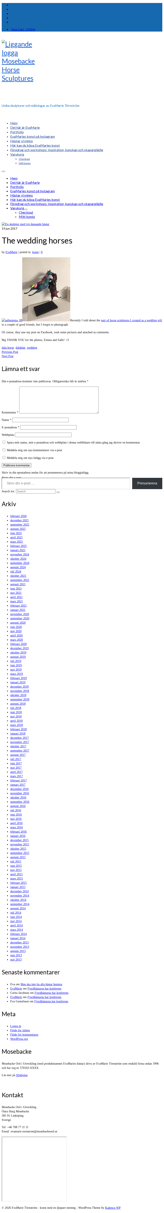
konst (35, 252)
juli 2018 (15, 708)
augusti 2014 (18, 908)
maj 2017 (16, 767)
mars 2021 (16, 601)
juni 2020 (16, 627)
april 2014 (16, 925)
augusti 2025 (18, 528)
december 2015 (19, 840)
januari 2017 (17, 784)
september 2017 (19, 750)
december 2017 (19, 737)
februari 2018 (18, 729)
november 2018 (19, 691)
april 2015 (16, 874)
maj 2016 (16, 818)
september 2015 (19, 853)
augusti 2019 (18, 656)
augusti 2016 (18, 806)
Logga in (15, 1026)
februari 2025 (18, 546)
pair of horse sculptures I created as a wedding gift (131, 320)
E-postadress (10, 427)
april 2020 (16, 635)
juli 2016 (15, 810)
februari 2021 (18, 605)
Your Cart (23, 29)
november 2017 (19, 742)
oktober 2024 (18, 558)
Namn (6, 420)
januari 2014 (17, 938)
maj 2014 (16, 921)
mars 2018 (16, 725)
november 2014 (19, 895)
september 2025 (19, 524)
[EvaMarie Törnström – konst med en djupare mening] (82, 70)
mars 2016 (16, 827)
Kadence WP (113, 1207)
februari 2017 (18, 780)
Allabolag (22, 1075)
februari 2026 (18, 516)
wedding (32, 347)
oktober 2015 (18, 848)
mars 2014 (16, 929)
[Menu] (3, 171)
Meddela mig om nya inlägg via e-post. (30, 457)
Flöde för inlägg (20, 1030)
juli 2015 (15, 861)
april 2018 (16, 720)
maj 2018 (16, 716)
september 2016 (19, 801)
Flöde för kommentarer (24, 1034)
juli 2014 (15, 912)
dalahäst (20, 347)
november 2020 (19, 614)
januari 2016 (17, 836)
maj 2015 (16, 870)
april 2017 (16, 772)
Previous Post (10, 352)
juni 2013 (16, 955)
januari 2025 (17, 550)
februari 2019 (18, 678)
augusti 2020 (18, 622)
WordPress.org (19, 1039)
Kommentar (10, 412)
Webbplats (8, 434)
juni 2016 (16, 814)
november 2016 (19, 793)
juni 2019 (16, 665)
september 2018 (19, 699)
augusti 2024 (18, 567)
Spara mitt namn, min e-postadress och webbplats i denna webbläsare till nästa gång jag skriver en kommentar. (74, 442)
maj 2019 (16, 669)
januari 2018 (17, 733)
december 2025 (19, 520)
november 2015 (19, 844)
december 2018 (19, 686)
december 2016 (19, 789)
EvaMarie (11, 252)
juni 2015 (16, 865)
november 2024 (19, 554)
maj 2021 (16, 592)
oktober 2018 (18, 695)
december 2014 (19, 891)
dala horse (8, 347)
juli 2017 (15, 759)
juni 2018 (16, 712)
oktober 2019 (18, 652)
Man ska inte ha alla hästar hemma (41, 984)
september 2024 (19, 563)
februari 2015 (18, 882)
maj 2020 (16, 631)
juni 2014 (16, 917)
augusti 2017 (18, 754)
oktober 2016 (18, 797)
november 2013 (19, 946)
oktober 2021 (18, 575)
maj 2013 (16, 959)
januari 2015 (17, 887)
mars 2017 (16, 776)
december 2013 (19, 942)
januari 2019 (17, 682)
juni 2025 (16, 533)
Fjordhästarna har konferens (44, 988)
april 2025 (16, 537)
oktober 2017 (18, 746)
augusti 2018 (18, 703)
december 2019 (19, 648)
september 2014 (19, 904)
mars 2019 (16, 673)
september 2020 (19, 618)
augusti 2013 (18, 951)
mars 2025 (16, 541)
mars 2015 (16, 878)
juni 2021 (16, 588)
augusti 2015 (18, 857)
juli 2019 (15, 661)
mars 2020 (16, 639)
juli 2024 (15, 571)
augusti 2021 (18, 584)
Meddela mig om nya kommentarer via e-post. (35, 450)
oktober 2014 (18, 899)
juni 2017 (16, 763)
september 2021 (19, 580)
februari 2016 (18, 831)
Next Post (7, 356)
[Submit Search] (58, 492)
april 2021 (16, 597)
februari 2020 (18, 644)
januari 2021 (17, 610)
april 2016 (16, 823)
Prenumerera (147, 483)
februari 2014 (18, 934)
